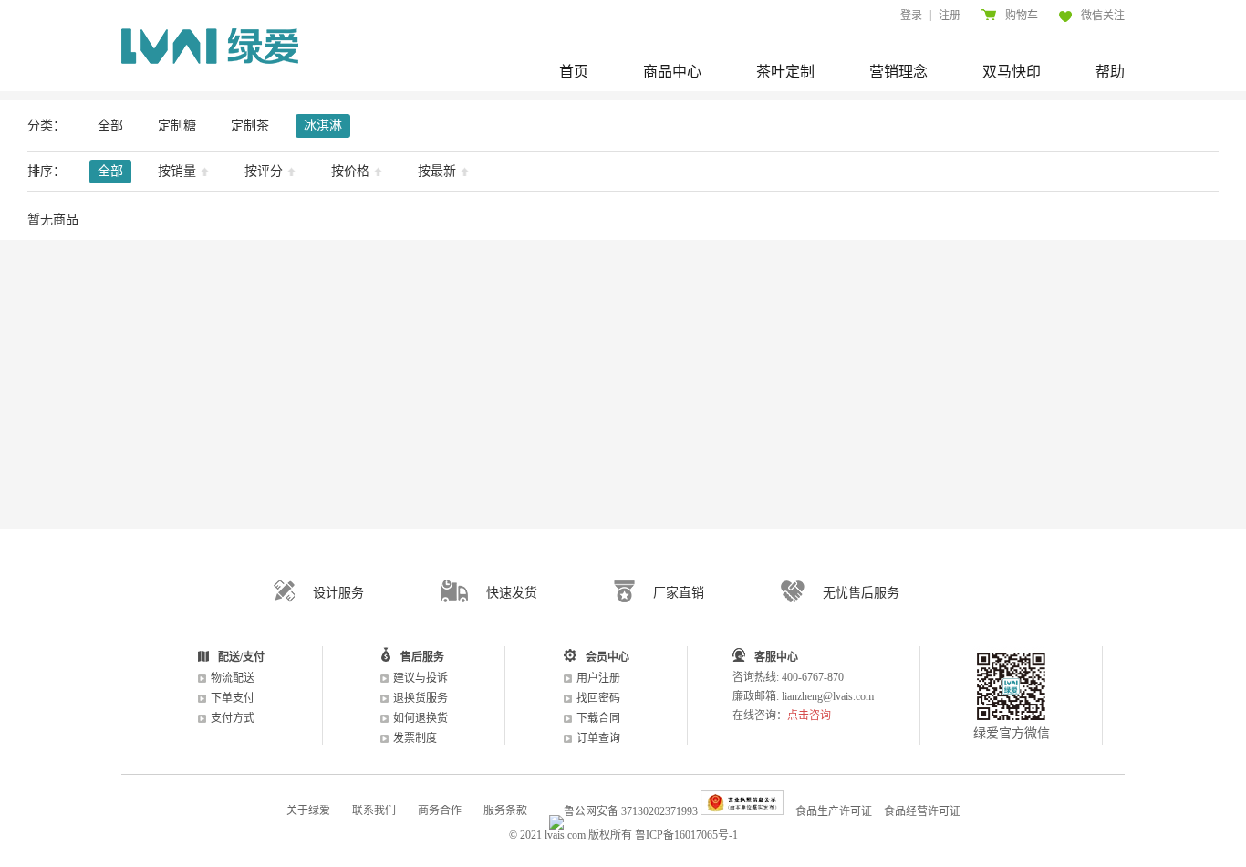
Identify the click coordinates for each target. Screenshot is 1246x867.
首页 (573, 71)
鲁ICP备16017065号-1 (686, 835)
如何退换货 (420, 718)
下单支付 (232, 698)
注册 (949, 15)
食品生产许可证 (833, 811)
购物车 (1021, 15)
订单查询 (598, 738)
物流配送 (232, 678)
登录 (911, 15)
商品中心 (672, 71)
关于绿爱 (308, 810)
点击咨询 (809, 715)
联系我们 (374, 810)
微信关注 (1103, 15)
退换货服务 (420, 698)
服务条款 (505, 810)
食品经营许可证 (922, 811)
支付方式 (232, 718)
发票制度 (415, 738)
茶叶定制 (785, 71)
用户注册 (598, 678)
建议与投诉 (420, 678)
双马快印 (1011, 71)
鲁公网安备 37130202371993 (631, 811)
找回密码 (598, 698)
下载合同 (598, 718)
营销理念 (898, 71)
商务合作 (440, 810)
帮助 (1110, 71)
